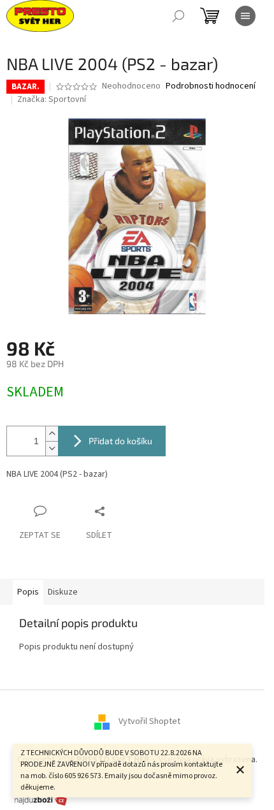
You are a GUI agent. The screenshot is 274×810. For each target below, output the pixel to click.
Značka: (51, 99)
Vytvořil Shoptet (149, 721)
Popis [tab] (28, 592)
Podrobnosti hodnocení (211, 86)
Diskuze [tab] (63, 592)
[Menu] (245, 16)
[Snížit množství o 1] (51, 448)
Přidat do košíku (120, 440)
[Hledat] (178, 16)
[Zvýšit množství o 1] (51, 433)
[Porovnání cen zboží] (41, 799)
